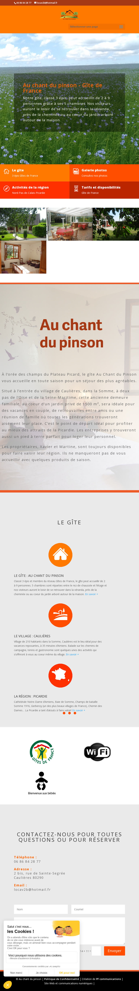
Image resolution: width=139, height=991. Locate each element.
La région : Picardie (30, 696)
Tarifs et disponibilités (101, 187)
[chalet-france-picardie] (23, 239)
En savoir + (91, 594)
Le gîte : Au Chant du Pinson (39, 575)
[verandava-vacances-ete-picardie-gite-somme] (69, 239)
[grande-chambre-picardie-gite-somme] (23, 272)
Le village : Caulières (32, 636)
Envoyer (114, 950)
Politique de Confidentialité (61, 979)
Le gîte (18, 170)
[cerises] (116, 239)
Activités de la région (30, 187)
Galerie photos (94, 170)
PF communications (108, 979)
